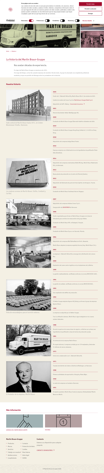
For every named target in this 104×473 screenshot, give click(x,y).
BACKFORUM (66, 207)
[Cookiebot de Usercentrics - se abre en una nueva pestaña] (10, 21)
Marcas (10, 446)
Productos (11, 443)
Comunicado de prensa (76, 104)
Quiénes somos (12, 455)
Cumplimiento (12, 458)
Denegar (90, 13)
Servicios (10, 449)
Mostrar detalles (87, 20)
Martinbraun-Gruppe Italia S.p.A (83, 100)
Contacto (25, 443)
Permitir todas (90, 4)
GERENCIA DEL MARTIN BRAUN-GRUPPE (16, 430)
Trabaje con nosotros (14, 452)
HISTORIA (47, 430)
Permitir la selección (90, 9)
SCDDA (24, 458)
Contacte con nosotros (45, 450)
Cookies (24, 449)
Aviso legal (25, 455)
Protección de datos (28, 446)
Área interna (26, 452)
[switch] (47, 20)
